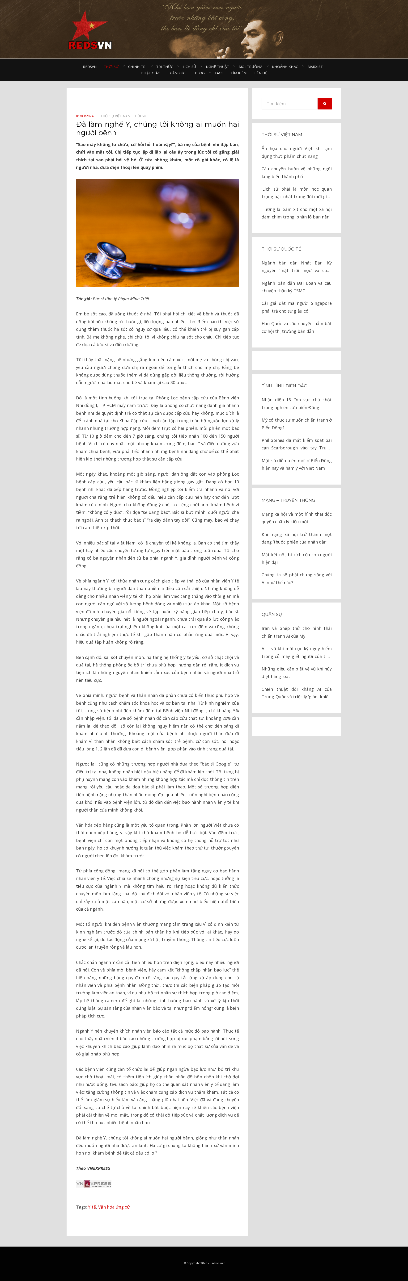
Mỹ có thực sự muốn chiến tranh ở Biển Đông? (297, 423)
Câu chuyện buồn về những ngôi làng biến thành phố (297, 172)
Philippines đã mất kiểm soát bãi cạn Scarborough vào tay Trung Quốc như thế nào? (297, 444)
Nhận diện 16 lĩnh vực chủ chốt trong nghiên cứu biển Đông (297, 403)
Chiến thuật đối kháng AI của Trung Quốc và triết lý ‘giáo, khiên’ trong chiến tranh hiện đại (297, 693)
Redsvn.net (217, 1263)
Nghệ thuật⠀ (219, 66)
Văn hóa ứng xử (114, 1207)
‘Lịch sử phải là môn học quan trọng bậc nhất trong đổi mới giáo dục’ (297, 193)
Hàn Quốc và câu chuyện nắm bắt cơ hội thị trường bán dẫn (297, 327)
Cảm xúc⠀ (179, 73)
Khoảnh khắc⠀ (286, 66)
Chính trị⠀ (138, 66)
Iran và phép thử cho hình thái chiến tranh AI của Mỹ (297, 632)
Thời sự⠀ (112, 66)
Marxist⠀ (316, 66)
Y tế (92, 1207)
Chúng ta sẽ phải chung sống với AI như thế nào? (297, 578)
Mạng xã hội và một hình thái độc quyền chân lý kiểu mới (297, 517)
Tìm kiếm (238, 73)
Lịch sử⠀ (191, 66)
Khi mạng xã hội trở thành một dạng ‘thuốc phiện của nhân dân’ (297, 538)
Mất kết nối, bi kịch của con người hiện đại (297, 558)
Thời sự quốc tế (281, 249)
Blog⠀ (201, 73)
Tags (218, 73)
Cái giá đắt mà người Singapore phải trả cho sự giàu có (297, 307)
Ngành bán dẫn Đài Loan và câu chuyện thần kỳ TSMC (297, 286)
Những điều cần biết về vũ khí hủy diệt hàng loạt (297, 672)
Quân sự (272, 614)
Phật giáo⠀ (152, 73)
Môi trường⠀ (252, 66)
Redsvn (90, 66)
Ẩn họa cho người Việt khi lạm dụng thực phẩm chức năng (297, 152)
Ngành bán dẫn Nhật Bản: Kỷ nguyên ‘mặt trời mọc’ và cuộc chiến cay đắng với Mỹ (297, 267)
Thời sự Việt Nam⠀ (117, 116)
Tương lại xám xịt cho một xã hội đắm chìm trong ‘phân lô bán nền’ (297, 213)
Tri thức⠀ (166, 66)
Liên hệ (260, 73)
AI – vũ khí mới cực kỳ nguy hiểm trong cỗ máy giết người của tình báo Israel (297, 653)
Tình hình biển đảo (284, 386)
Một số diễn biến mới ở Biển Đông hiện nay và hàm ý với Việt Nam (297, 464)
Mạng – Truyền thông (288, 500)
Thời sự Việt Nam (282, 134)
